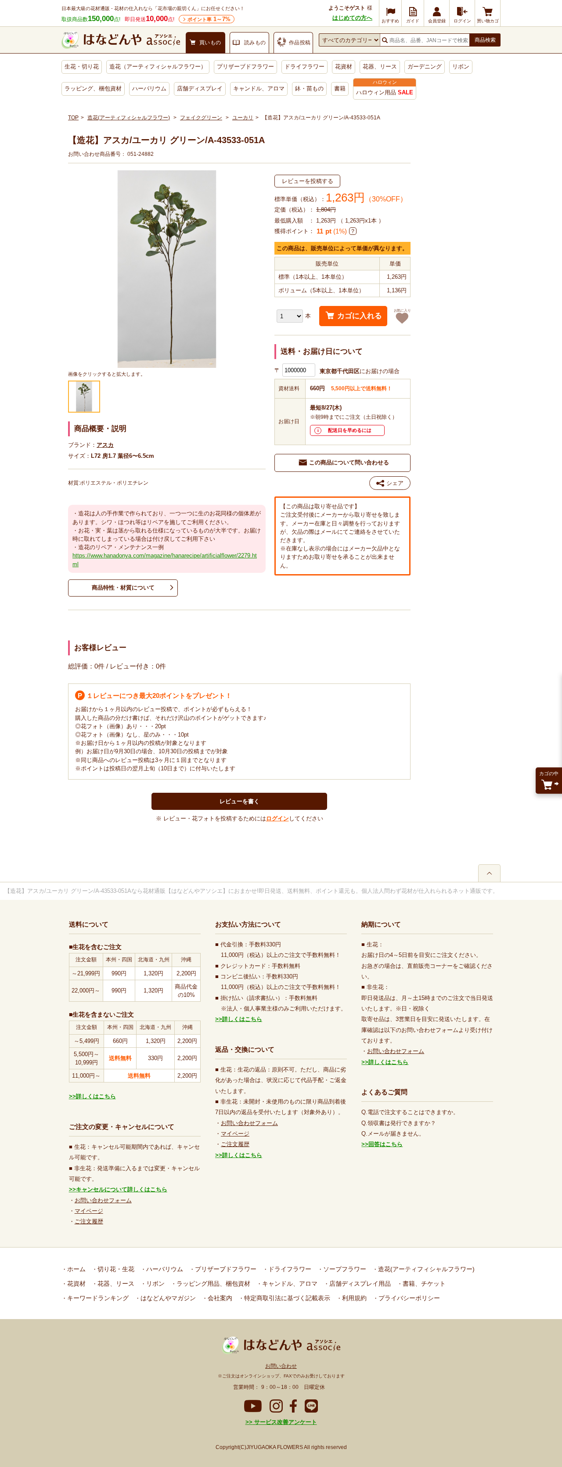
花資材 (343, 66)
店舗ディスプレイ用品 (359, 1283)
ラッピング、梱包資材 (93, 88)
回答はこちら (385, 1144)
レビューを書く (239, 801)
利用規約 (353, 1298)
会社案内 (219, 1298)
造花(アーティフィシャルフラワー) (128, 118)
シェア (394, 483)
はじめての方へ (352, 17)
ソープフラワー (343, 1269)
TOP (73, 118)
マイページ (89, 1211)
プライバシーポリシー (408, 1298)
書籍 (340, 88)
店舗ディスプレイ (200, 88)
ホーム (75, 1269)
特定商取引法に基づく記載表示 (286, 1298)
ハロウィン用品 (384, 92)
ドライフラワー (304, 66)
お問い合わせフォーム (103, 1200)
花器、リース (380, 66)
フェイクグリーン (201, 118)
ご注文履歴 (89, 1221)
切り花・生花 (115, 1269)
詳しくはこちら (96, 1096)
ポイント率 (209, 19)
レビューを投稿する (307, 181)
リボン (460, 66)
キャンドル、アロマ (259, 88)
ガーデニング (424, 66)
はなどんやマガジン (167, 1298)
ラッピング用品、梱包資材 (212, 1283)
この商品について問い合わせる (349, 462)
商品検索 (485, 40)
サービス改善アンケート (284, 1422)
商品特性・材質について (123, 587)
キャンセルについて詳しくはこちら (121, 1189)
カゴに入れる (359, 316)
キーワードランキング (97, 1298)
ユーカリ (242, 118)
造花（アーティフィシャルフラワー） (157, 66)
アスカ (105, 445)
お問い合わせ (281, 1366)
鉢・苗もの (309, 88)
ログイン (277, 818)
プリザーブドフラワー (245, 66)
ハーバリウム (149, 88)
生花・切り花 (82, 66)
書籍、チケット (423, 1283)
